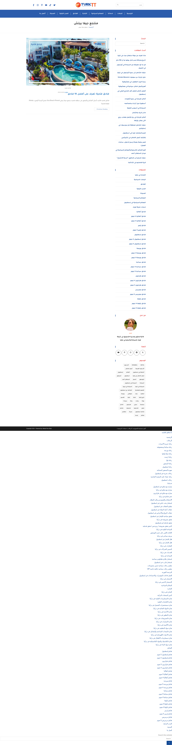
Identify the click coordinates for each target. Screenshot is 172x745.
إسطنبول (120, 372)
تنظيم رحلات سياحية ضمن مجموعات (160, 566)
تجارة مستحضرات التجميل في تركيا (160, 605)
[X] (142, 352)
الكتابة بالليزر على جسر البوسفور (161, 533)
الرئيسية (130, 13)
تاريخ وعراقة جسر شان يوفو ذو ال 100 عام (131, 60)
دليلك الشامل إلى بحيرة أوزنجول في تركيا (131, 73)
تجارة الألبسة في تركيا (165, 625)
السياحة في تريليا (127, 386)
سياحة (125, 401)
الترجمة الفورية (167, 572)
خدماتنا (110, 13)
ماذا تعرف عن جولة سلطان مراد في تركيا (132, 56)
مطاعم (124, 411)
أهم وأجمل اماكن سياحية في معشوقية (132, 86)
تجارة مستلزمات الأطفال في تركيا (161, 638)
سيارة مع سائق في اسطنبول (162, 486)
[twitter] (54, 5)
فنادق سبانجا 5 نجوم (138, 271)
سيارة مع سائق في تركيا (164, 490)
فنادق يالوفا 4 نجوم (139, 304)
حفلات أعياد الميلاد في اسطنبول (161, 510)
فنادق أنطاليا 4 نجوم (138, 216)
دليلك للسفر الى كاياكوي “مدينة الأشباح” (131, 158)
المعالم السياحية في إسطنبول (135, 203)
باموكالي (130, 393)
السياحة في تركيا (139, 386)
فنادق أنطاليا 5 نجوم (138, 221)
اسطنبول (127, 376)
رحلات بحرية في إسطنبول (163, 473)
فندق (143, 408)
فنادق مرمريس (140, 290)
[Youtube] (118, 352)
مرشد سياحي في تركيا (164, 536)
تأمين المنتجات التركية (164, 595)
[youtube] (46, 5)
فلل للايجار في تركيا (165, 542)
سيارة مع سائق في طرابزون (162, 493)
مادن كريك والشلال (139, 113)
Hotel (142, 365)
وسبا (136, 415)
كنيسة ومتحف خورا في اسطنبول (134, 133)
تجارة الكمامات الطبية (165, 602)
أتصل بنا (42, 13)
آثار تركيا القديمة (140, 368)
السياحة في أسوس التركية (136, 108)
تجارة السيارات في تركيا (164, 621)
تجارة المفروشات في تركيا (163, 618)
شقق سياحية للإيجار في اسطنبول (161, 516)
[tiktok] (50, 5)
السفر (134, 379)
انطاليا (142, 393)
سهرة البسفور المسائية (164, 470)
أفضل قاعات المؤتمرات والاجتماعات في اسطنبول (155, 575)
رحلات (137, 401)
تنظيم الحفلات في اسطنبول (163, 506)
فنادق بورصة (141, 248)
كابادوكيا (136, 408)
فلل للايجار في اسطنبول (164, 539)
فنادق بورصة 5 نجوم (138, 258)
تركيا (129, 397)
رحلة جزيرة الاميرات (165, 444)
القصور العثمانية (139, 390)
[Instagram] (37, 5)
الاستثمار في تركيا (166, 579)
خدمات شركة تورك (139, 207)
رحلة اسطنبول (167, 467)
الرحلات (119, 13)
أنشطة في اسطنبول (138, 372)
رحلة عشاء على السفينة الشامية (161, 477)
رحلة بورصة (168, 450)
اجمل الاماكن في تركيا (138, 376)
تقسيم (122, 397)
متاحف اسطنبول (139, 411)
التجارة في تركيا (140, 175)
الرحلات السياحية (140, 180)
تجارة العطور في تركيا (165, 615)
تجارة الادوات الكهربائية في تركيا (161, 635)
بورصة (123, 393)
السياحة (142, 383)
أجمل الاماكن (129, 368)
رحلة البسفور (167, 463)
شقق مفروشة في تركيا (164, 519)
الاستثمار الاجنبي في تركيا (163, 582)
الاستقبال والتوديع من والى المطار (161, 500)
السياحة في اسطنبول (131, 383)
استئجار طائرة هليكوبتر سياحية (162, 559)
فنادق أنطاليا (141, 212)
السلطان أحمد (126, 379)
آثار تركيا (126, 365)
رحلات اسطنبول (166, 480)
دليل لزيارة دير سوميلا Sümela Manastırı (132, 77)
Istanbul (134, 365)
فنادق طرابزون (141, 276)
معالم (142, 415)
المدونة (52, 13)
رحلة (131, 401)
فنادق (121, 404)
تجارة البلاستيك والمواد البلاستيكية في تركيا (158, 641)
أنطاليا (128, 372)
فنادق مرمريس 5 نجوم (138, 294)
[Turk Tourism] (86, 5)
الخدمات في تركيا (166, 552)
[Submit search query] (118, 5)
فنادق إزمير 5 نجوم (139, 230)
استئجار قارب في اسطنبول (163, 562)
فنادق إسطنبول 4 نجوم (137, 239)
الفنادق (75, 13)
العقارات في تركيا (166, 546)
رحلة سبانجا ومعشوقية (164, 447)
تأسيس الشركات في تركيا (163, 549)
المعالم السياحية (97, 13)
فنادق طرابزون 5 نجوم (138, 285)
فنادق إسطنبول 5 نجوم (137, 244)
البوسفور (141, 379)
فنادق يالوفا (141, 299)
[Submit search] (169, 743)
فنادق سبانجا (141, 262)
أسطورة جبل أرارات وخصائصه (135, 103)
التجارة (84, 13)
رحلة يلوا (169, 460)
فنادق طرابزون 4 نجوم (138, 281)
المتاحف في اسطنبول (126, 390)
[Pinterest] (124, 352)
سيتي (135, 404)
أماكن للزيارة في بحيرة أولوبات (135, 99)
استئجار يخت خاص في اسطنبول (161, 503)
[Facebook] (33, 5)
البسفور (119, 376)
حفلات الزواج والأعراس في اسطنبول (160, 513)
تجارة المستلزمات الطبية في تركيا (161, 598)
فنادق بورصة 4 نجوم (138, 253)
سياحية (142, 404)
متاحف (121, 408)
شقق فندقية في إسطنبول (163, 523)
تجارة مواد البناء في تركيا (164, 645)
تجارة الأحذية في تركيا (165, 612)
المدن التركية (64, 13)
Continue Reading (101, 108)
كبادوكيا (129, 408)
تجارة (134, 397)
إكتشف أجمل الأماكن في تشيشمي (133, 138)
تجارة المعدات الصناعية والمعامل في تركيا (158, 631)
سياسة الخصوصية (137, 428)
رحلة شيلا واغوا (167, 454)
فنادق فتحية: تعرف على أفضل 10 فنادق (87, 94)
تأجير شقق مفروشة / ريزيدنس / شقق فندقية (157, 526)
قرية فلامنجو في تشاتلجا (137, 163)
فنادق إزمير (142, 225)
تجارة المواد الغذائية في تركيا (162, 608)
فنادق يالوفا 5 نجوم (139, 308)
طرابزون (129, 404)
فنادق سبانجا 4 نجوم (138, 267)
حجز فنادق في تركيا (165, 496)
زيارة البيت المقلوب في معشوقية (134, 82)
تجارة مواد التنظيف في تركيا (163, 628)
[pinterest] (41, 5)
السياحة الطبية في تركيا (164, 529)
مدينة (130, 411)
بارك (136, 393)
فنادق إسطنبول (140, 235)
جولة (143, 401)
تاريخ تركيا (141, 397)
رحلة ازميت (168, 457)
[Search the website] (129, 5)
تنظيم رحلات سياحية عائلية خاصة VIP (159, 569)
